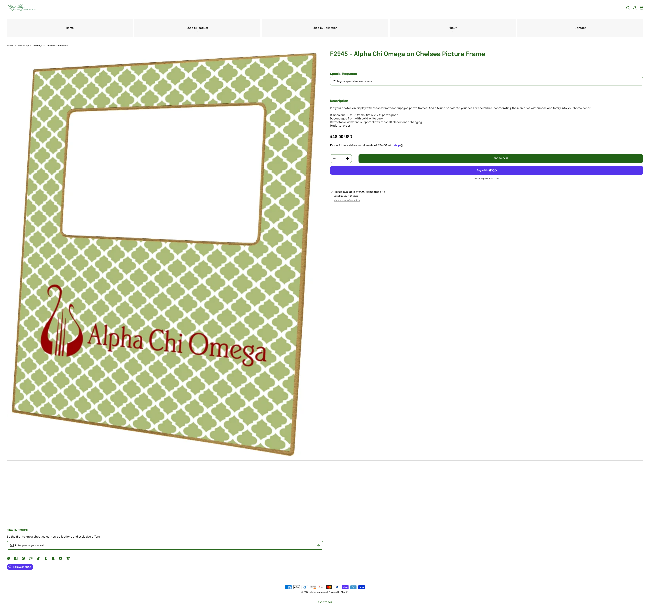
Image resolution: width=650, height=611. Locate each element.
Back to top (325, 602)
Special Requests (343, 73)
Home (10, 46)
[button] (197, 28)
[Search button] (628, 7)
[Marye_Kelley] (21, 7)
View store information (347, 200)
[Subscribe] (319, 545)
